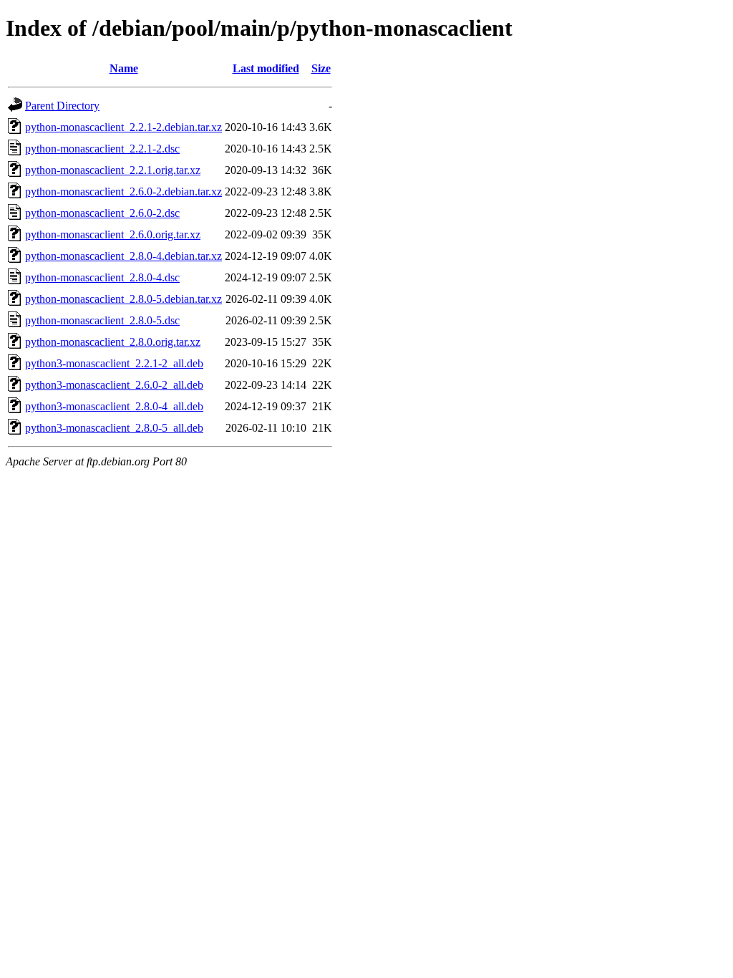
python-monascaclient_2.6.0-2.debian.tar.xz (123, 191)
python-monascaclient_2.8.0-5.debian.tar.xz (123, 299)
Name (124, 68)
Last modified (266, 68)
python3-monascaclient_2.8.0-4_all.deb (114, 406)
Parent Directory (62, 106)
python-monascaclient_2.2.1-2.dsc (102, 148)
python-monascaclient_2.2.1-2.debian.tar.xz (123, 127)
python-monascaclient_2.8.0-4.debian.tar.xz (123, 256)
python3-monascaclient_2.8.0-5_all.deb (114, 428)
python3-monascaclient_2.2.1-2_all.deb (114, 363)
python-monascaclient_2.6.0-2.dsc (102, 213)
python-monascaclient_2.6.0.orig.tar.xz (112, 234)
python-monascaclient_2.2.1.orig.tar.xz (112, 170)
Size (321, 68)
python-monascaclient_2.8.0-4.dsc (102, 277)
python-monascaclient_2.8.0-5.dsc (102, 320)
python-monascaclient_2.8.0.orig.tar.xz (112, 342)
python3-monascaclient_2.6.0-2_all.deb (114, 385)
